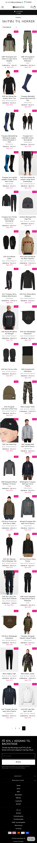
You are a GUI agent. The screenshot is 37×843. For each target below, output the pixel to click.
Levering (18, 828)
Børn (18, 791)
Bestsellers (18, 795)
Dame (18, 785)
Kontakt (18, 776)
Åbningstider (18, 780)
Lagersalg (18, 801)
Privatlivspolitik (18, 819)
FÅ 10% (18, 762)
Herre (18, 788)
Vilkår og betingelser (18, 822)
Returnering (18, 825)
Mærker (18, 798)
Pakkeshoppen (18, 816)
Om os (18, 810)
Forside (18, 17)
